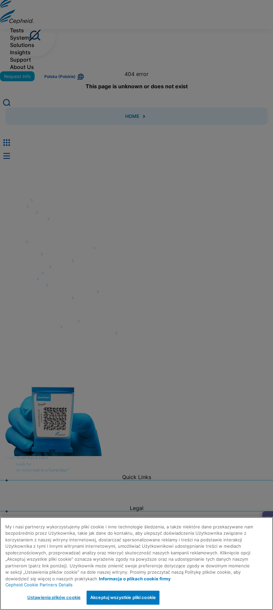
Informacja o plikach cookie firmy (135, 578)
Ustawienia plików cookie (54, 597)
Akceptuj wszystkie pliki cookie (123, 597)
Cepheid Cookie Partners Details (39, 584)
